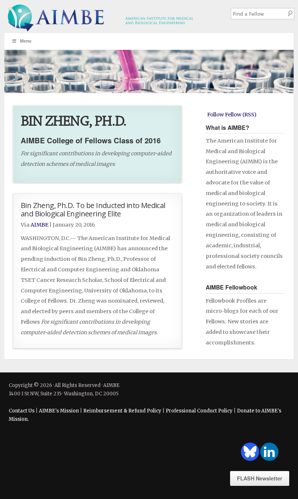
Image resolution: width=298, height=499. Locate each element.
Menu (25, 41)
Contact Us (22, 411)
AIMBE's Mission (59, 411)
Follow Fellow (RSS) (232, 114)
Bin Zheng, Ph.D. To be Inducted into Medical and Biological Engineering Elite (93, 209)
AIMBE (111, 16)
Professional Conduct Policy (199, 411)
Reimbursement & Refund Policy (122, 411)
